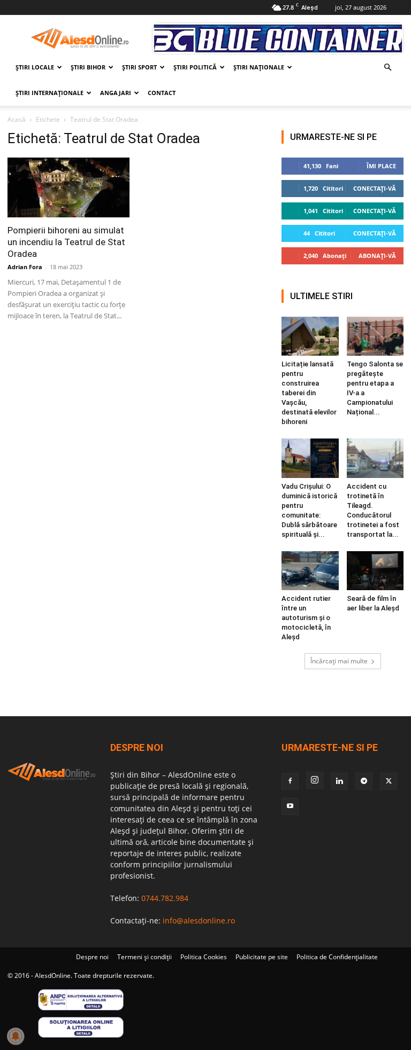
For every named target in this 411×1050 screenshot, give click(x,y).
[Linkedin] (339, 781)
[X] (388, 781)
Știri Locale (35, 67)
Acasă (16, 119)
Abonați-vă (377, 256)
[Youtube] (290, 806)
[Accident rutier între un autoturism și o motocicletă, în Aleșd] (310, 570)
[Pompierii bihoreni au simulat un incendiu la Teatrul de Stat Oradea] (68, 187)
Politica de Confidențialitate (337, 956)
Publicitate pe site (261, 956)
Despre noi (92, 956)
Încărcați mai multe (339, 660)
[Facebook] (290, 781)
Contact (162, 93)
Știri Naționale (258, 67)
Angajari (115, 93)
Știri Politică (195, 67)
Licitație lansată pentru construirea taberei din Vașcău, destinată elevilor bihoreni (309, 393)
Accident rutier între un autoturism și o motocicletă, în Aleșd (306, 617)
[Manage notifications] (15, 1036)
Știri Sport (139, 67)
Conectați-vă (374, 188)
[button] (387, 67)
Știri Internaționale (49, 93)
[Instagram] (314, 780)
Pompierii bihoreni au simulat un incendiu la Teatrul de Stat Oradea (66, 242)
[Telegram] (363, 781)
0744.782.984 (164, 898)
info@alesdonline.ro (199, 920)
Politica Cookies (203, 956)
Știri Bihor (88, 67)
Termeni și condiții (144, 956)
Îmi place (381, 166)
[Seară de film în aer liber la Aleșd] (375, 570)
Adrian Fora (24, 267)
